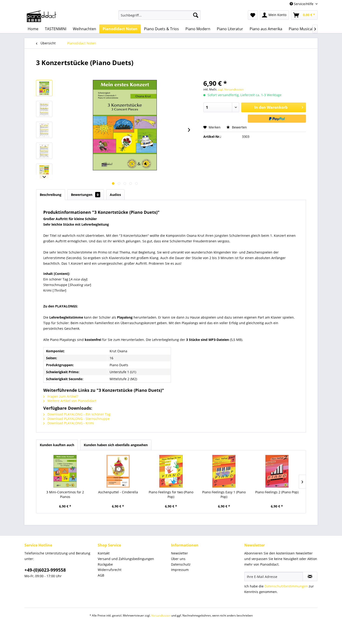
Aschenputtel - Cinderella (118, 492)
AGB (101, 575)
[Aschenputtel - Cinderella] (118, 471)
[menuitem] (159, 15)
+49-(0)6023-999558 (45, 570)
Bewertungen (85, 194)
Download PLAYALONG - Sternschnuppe (78, 418)
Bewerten (239, 127)
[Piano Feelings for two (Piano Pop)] (171, 471)
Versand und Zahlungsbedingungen (126, 559)
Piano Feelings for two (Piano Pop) (171, 494)
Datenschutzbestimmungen (286, 586)
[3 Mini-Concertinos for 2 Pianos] (65, 471)
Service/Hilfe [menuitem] (303, 4)
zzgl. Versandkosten (231, 89)
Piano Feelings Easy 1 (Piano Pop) (224, 494)
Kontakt (104, 553)
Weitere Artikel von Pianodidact (71, 401)
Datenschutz (181, 564)
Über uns (178, 559)
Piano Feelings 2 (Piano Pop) (276, 492)
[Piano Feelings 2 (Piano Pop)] (277, 471)
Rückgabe (105, 564)
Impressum (180, 569)
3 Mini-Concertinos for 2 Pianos (65, 494)
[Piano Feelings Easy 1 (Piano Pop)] (224, 471)
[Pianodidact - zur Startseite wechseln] (41, 16)
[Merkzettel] (253, 15)
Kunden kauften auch (57, 445)
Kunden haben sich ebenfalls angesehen (116, 445)
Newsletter (179, 553)
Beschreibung (50, 194)
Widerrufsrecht (109, 569)
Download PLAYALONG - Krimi (70, 423)
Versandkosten (161, 615)
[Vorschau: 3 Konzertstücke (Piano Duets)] (44, 88)
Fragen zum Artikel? (62, 396)
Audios (115, 194)
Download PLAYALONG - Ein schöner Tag (79, 414)
